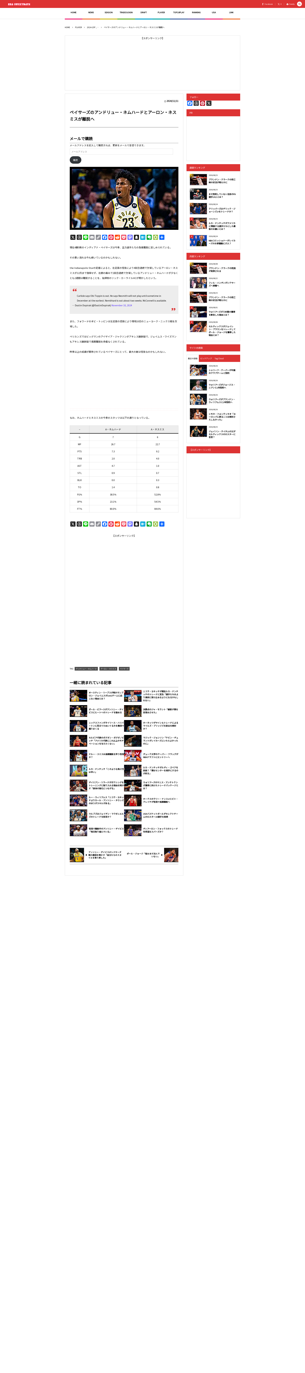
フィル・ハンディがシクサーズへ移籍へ (222, 284)
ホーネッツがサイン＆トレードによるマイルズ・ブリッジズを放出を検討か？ (160, 725)
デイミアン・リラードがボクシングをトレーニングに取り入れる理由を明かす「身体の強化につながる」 (106, 785)
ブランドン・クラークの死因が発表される (222, 269)
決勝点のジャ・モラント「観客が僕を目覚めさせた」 (160, 711)
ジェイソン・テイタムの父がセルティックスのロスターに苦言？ (222, 434)
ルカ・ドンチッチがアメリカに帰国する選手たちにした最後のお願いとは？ (222, 226)
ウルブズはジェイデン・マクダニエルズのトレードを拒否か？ (106, 815)
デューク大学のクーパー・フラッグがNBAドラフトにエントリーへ (160, 756)
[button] (299, 4)
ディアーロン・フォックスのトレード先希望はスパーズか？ (160, 830)
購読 (75, 160)
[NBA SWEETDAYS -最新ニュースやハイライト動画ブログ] (19, 4)
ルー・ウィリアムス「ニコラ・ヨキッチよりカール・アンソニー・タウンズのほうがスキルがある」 (106, 800)
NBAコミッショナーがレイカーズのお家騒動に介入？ (222, 242)
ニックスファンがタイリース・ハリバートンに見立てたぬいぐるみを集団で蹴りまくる (106, 725)
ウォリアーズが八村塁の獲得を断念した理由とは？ (222, 313)
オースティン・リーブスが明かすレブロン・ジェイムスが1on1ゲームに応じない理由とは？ (106, 695)
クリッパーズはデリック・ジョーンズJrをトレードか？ (222, 210)
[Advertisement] (152, 63)
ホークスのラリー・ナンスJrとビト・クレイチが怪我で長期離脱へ (160, 800)
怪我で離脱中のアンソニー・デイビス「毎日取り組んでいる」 (106, 830)
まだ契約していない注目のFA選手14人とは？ (222, 195)
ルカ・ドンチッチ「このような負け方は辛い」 (106, 770)
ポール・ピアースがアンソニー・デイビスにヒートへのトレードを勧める (106, 711)
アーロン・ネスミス (108, 668)
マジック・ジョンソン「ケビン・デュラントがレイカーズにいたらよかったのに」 (160, 740)
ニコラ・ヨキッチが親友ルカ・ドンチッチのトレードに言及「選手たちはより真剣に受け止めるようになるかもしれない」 (160, 696)
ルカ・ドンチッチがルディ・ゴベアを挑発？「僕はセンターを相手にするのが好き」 (160, 770)
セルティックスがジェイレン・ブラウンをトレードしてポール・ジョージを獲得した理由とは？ (222, 331)
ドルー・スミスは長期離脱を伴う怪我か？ (106, 756)
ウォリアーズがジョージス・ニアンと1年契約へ (222, 386)
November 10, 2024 (122, 305)
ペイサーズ (124, 668)
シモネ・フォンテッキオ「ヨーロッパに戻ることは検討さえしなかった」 (222, 416)
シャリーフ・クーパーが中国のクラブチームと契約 (222, 371)
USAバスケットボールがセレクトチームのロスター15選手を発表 (160, 815)
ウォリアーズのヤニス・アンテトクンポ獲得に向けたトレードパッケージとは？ (160, 785)
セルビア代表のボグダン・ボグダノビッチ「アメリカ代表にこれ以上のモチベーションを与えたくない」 (106, 740)
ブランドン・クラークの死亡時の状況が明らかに (222, 181)
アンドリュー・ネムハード (86, 668)
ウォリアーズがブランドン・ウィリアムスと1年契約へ (222, 401)
